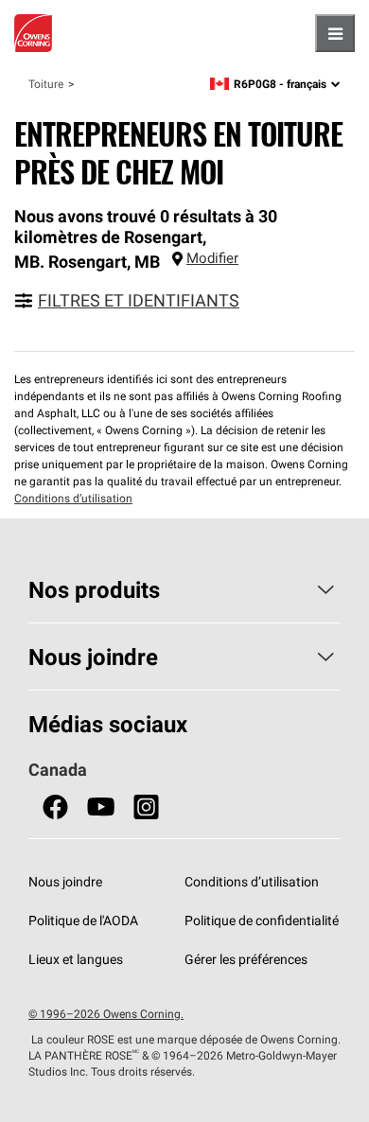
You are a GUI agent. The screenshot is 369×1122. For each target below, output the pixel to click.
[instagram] (146, 807)
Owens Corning (33, 33)
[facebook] (55, 807)
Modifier (212, 258)
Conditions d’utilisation (73, 498)
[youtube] (101, 807)
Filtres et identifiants (138, 300)
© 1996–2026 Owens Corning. (106, 1014)
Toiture (45, 84)
